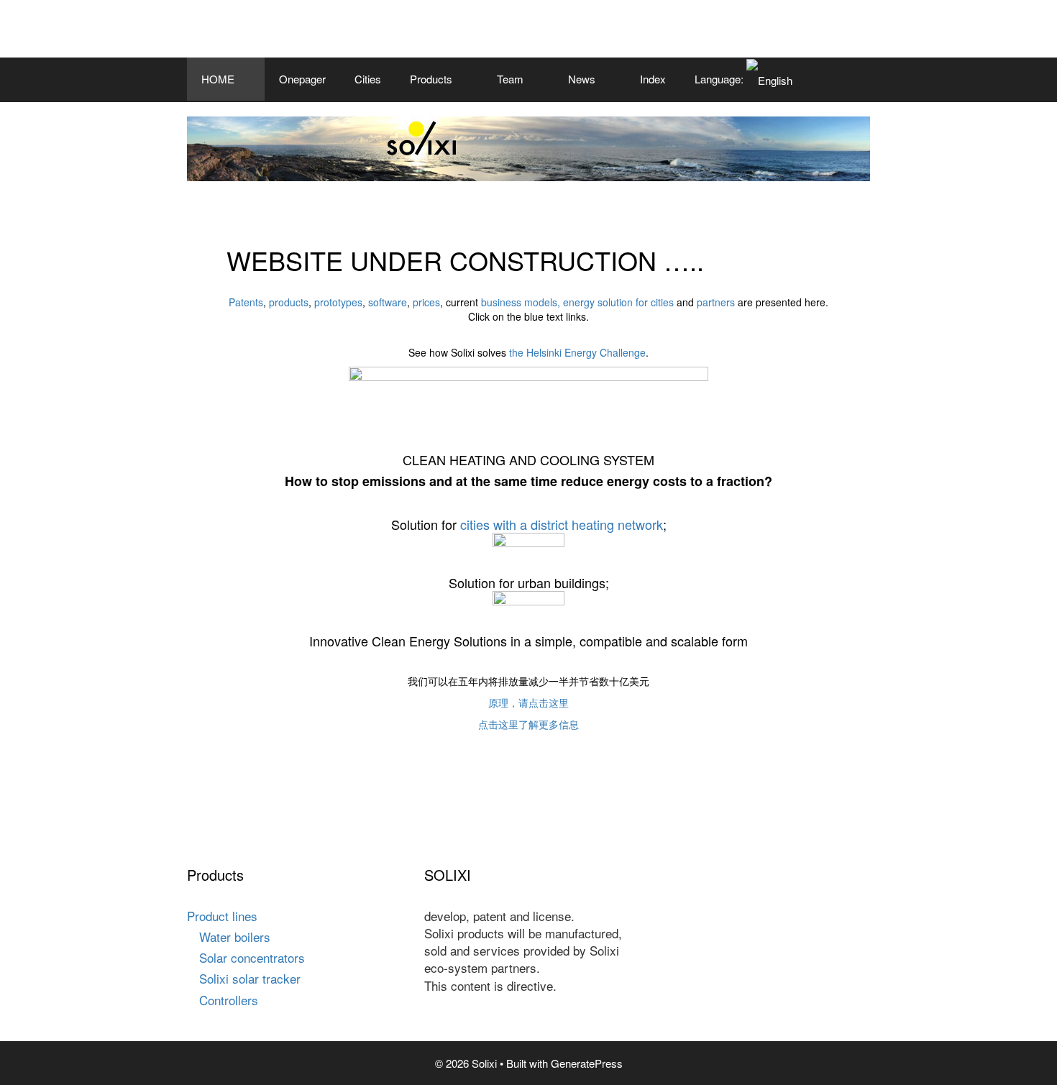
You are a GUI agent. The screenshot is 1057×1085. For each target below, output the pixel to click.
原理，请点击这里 (528, 702)
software (387, 302)
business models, (520, 302)
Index (653, 78)
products (288, 302)
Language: (720, 78)
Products (431, 78)
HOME (217, 78)
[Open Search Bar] (849, 79)
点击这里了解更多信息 (528, 724)
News (581, 78)
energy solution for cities (618, 302)
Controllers (228, 1000)
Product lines (222, 916)
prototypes (338, 302)
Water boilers (234, 937)
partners (717, 302)
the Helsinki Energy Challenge (577, 352)
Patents (246, 302)
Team (510, 78)
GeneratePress (587, 1063)
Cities (367, 78)
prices (426, 302)
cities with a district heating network (561, 524)
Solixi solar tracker (250, 978)
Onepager (302, 78)
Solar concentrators (252, 957)
